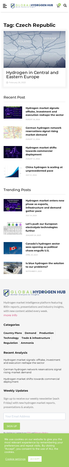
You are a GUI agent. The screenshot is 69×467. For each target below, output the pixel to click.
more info (10, 315)
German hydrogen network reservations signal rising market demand (43, 131)
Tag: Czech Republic (30, 25)
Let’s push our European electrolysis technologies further (42, 227)
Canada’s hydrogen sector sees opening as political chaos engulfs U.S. (43, 247)
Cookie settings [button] (15, 459)
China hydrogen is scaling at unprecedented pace (44, 169)
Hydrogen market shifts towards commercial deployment (41, 151)
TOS (29, 433)
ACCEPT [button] (34, 458)
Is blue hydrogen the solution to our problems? (45, 265)
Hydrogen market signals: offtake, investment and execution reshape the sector (45, 111)
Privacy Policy (41, 433)
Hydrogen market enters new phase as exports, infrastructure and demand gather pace (45, 206)
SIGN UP (12, 426)
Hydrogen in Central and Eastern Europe (32, 74)
